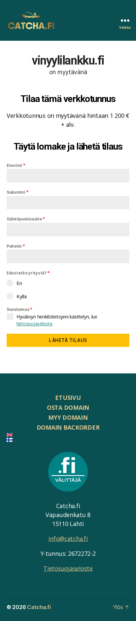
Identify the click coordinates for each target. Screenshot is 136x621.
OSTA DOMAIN (68, 407)
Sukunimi (17, 192)
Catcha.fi (39, 607)
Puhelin (16, 246)
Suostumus (19, 309)
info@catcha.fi (67, 539)
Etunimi (16, 165)
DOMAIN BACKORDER (68, 427)
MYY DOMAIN (67, 417)
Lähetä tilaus (68, 340)
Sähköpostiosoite (26, 219)
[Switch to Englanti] (68, 435)
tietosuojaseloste (34, 323)
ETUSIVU (68, 398)
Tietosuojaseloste (67, 568)
